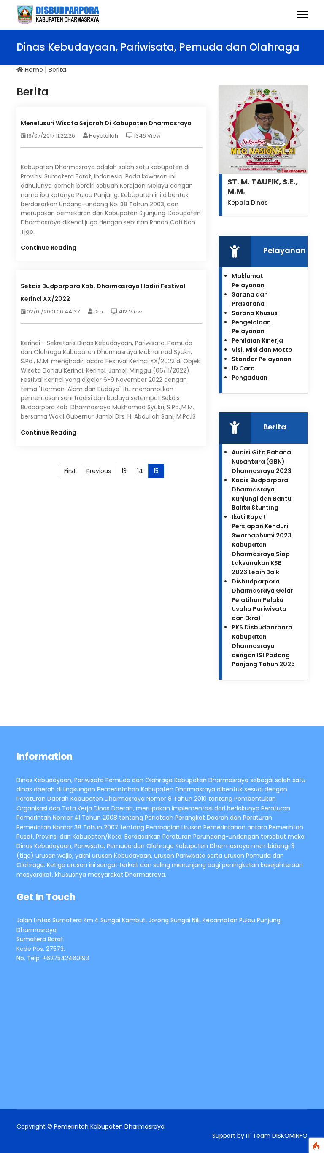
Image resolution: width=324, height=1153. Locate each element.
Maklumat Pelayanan (248, 280)
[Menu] (302, 14)
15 (156, 471)
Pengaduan (249, 377)
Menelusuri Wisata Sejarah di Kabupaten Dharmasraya (106, 123)
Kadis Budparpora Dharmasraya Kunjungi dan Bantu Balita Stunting (262, 494)
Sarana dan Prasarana (250, 299)
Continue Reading (48, 247)
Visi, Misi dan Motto (262, 350)
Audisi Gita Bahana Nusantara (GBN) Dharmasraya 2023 (262, 461)
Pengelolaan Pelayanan (251, 327)
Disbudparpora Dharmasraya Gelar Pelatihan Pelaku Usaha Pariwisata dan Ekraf (262, 599)
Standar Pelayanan (262, 359)
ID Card (243, 368)
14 (140, 471)
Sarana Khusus (255, 313)
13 (124, 471)
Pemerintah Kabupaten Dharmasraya (109, 1126)
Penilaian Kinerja (257, 340)
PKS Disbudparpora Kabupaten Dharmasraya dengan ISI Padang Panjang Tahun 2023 (263, 645)
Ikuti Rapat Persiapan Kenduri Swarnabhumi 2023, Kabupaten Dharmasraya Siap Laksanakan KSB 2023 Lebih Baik (262, 544)
